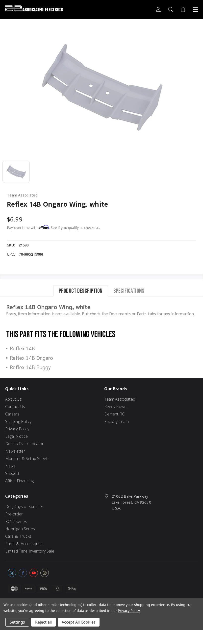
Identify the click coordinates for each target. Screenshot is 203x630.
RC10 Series (16, 521)
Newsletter (15, 451)
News (10, 466)
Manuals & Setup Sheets (27, 458)
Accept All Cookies (79, 622)
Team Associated (119, 399)
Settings (17, 622)
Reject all (43, 622)
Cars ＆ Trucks (18, 536)
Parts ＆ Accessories (24, 543)
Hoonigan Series (20, 529)
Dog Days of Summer (24, 506)
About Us (13, 399)
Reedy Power (116, 406)
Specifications (128, 290)
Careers (12, 414)
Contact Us (15, 406)
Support (12, 473)
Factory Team (116, 421)
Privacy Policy (17, 429)
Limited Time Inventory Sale (29, 551)
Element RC (114, 414)
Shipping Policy (18, 421)
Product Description (80, 290)
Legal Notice (16, 436)
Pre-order (14, 514)
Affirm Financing (19, 481)
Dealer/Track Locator (24, 443)
